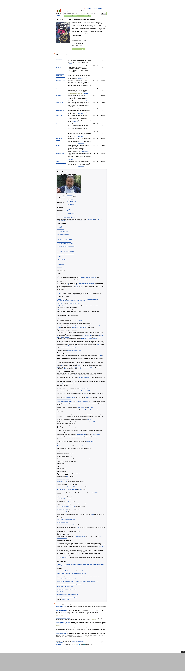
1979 (65, 496)
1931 (72, 199)
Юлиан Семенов (65, 599)
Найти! (103, 13)
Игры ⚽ (87, 15)
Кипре (76, 286)
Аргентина (80, 320)
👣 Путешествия (60, 642)
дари (96, 356)
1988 (66, 511)
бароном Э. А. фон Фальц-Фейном (69, 325)
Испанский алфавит (61, 633)
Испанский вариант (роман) (63, 622)
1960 (62, 365)
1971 (76, 367)
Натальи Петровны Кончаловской (86, 283)
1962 (59, 305)
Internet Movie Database (83, 570)
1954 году (60, 293)
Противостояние (60, 153)
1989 (79, 350)
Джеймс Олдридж (83, 327)
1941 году (89, 390)
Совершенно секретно (72, 350)
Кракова (87, 397)
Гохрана (59, 378)
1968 (67, 481)
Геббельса (69, 345)
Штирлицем (76, 374)
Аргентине (89, 414)
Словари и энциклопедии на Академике (76, 11)
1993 (73, 204)
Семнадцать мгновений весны (64, 401)
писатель (69, 213)
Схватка (58, 131)
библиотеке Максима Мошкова (79, 573)
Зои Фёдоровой (89, 441)
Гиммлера (63, 345)
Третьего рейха (80, 407)
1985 (99, 434)
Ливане (93, 287)
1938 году (86, 388)
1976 (94, 421)
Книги (80, 15)
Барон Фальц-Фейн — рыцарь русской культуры (68, 594)
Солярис (92, 514)
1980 (64, 498)
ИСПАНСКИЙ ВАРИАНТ (61, 610)
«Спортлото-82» (66, 557)
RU (105, 8)
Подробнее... (71, 63)
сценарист (74, 213)
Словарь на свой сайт (98, 8)
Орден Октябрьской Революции (64, 519)
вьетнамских (84, 338)
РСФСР (71, 201)
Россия (71, 206)
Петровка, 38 (60, 496)
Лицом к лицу (59, 115)
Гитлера (98, 344)
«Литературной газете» (62, 300)
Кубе (62, 337)
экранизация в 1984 (79, 445)
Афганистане (88, 335)
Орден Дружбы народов (62, 522)
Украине (85, 393)
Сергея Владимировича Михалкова (72, 284)
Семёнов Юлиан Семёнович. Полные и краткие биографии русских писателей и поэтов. (78, 581)
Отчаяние (58, 88)
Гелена (86, 409)
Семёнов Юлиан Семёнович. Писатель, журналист (69, 583)
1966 (67, 476)
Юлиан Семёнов (61, 591)
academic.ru (59, 15)
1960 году (60, 303)
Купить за (79, 49)
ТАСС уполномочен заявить (64, 445)
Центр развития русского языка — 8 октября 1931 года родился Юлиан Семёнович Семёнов (79, 576)
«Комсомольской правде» (74, 300)
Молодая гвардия (80, 536)
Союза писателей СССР (74, 303)
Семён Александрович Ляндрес (88, 277)
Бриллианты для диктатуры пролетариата (67, 489)
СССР (75, 201)
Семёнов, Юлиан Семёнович (63, 570)
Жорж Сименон (74, 327)
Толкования (67, 15)
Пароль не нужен (61, 479)
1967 (62, 305)
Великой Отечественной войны (64, 399)
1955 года (60, 299)
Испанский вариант (61, 606)
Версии (58, 145)
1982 (77, 524)
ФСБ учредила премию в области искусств (67, 597)
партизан (95, 338)
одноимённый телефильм (82, 401)
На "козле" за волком (61, 80)
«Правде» (95, 299)
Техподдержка (74, 641)
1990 (80, 368)
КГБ (66, 531)
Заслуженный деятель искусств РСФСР (66, 524)
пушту (85, 294)
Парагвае (67, 337)
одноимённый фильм (83, 377)
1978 (64, 368)
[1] (75, 347)
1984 (73, 506)
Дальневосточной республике (69, 382)
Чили (58, 337)
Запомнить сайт (88, 8)
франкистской (93, 409)
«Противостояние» (81, 434)
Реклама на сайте (80, 641)
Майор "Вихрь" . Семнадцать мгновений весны (60, 75)
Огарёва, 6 (59, 498)
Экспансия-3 (59, 59)
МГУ (74, 294)
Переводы (74, 15)
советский (72, 220)
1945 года (90, 407)
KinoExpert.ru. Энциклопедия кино (65, 586)
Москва (68, 201)
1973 (74, 486)
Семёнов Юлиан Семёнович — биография (67, 578)
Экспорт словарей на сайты (61, 644)
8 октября (69, 199)
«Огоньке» (90, 299)
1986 (59, 309)
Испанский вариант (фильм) (63, 618)
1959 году (99, 355)
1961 (78, 365)
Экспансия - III (59, 102)
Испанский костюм (60, 627)
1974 (91, 367)
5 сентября (69, 204)
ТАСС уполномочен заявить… (64, 506)
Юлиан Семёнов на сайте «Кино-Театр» (66, 589)
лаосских (90, 338)
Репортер (58, 95)
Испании (101, 335)
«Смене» (83, 300)
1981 (69, 503)
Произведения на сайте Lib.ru (69, 217)
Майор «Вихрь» (60, 481)
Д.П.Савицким (69, 195)
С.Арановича (94, 434)
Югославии (83, 390)
